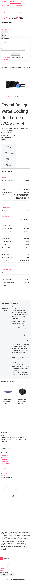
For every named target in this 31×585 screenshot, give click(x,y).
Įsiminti (3, 139)
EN (8, 9)
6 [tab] (20, 96)
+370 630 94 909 (5, 5)
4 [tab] (15, 96)
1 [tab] (8, 96)
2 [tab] (10, 96)
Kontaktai (3, 480)
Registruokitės (4, 59)
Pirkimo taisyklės (5, 470)
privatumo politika (13, 489)
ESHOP (12, 1)
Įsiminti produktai (8, 12)
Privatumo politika (16, 551)
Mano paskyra (4, 459)
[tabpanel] (15, 84)
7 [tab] (22, 96)
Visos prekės (4, 455)
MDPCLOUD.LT (3, 1)
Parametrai (7, 171)
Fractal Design (5, 99)
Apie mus (3, 468)
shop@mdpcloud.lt (19, 5)
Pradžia (4, 67)
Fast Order (23, 12)
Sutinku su (10, 489)
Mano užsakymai (5, 461)
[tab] (15, 170)
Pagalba (2, 570)
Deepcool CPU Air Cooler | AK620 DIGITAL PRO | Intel (22, 401)
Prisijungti (15, 54)
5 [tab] (17, 96)
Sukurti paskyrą (17, 12)
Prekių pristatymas (5, 472)
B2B (22, 1)
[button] (15, 7)
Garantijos (3, 475)
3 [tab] (12, 96)
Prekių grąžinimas (5, 473)
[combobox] (13, 25)
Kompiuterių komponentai (17, 67)
